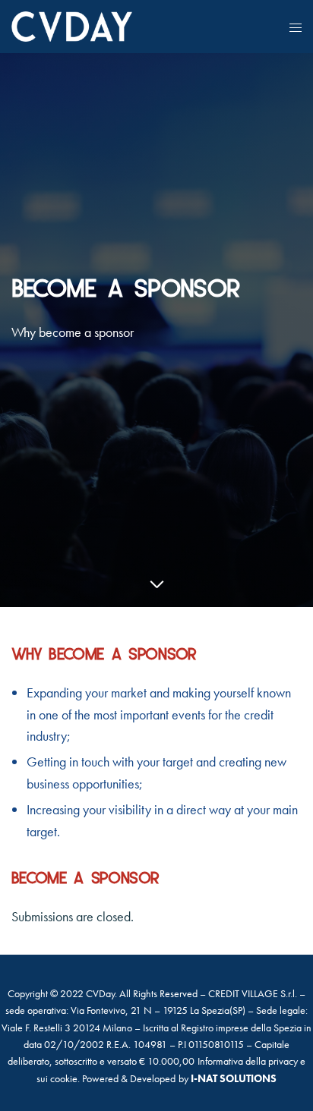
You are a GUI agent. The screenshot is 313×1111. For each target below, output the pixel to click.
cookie (63, 1078)
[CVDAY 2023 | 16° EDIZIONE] (71, 26)
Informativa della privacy (248, 1061)
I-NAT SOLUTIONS (234, 1078)
